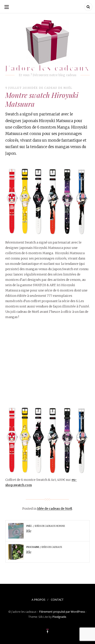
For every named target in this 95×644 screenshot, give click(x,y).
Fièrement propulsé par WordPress (62, 612)
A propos (38, 600)
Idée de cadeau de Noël (51, 87)
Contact (57, 600)
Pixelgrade (59, 617)
